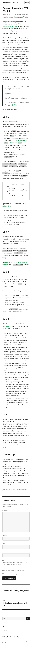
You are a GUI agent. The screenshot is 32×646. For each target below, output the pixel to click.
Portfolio (4, 631)
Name (4, 535)
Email (4, 543)
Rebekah (10, 2)
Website (5, 552)
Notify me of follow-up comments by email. (14, 570)
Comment (5, 510)
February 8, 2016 (11, 105)
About (4, 627)
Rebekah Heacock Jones (8, 641)
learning (4, 491)
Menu (27, 2)
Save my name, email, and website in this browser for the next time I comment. (14, 564)
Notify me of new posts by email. (12, 574)
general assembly (17, 489)
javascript (24, 489)
